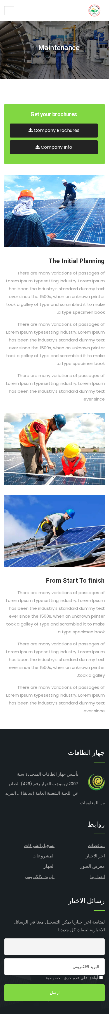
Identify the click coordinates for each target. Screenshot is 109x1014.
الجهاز (49, 866)
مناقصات (96, 845)
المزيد (10, 793)
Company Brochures (56, 130)
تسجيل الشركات (39, 845)
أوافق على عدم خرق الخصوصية (72, 978)
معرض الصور (92, 866)
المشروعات (43, 856)
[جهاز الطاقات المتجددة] (94, 10)
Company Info (56, 147)
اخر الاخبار (95, 856)
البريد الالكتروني (39, 876)
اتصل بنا (97, 876)
